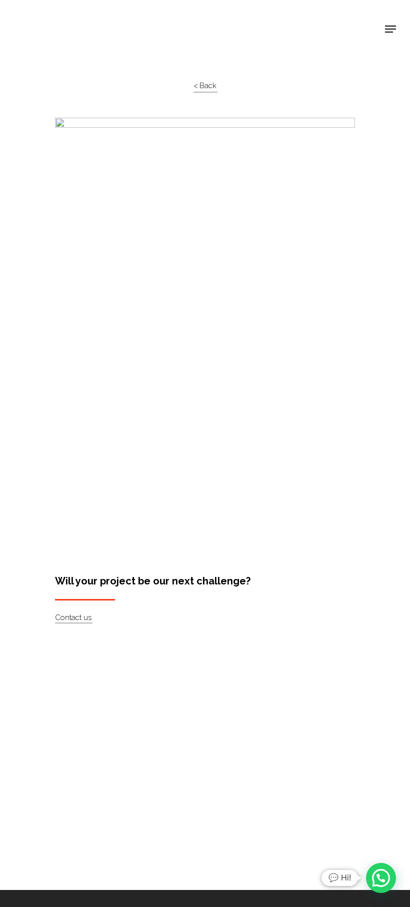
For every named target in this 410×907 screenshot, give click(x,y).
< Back (205, 85)
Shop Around (46, 15)
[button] (381, 878)
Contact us (73, 617)
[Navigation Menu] (390, 29)
